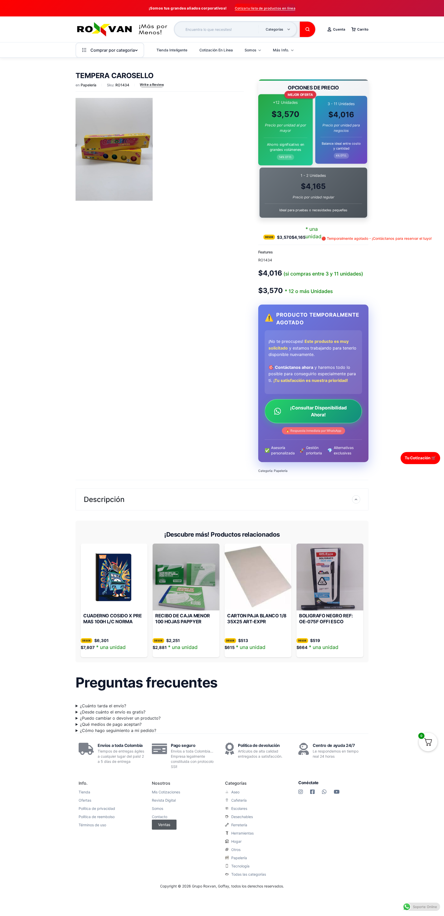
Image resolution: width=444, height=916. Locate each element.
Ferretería (239, 825)
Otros (235, 850)
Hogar (236, 841)
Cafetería (239, 800)
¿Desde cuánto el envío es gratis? (112, 712)
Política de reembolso (97, 817)
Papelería (88, 85)
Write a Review (152, 85)
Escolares (239, 809)
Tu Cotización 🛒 (420, 457)
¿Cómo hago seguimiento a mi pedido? (118, 730)
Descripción (104, 499)
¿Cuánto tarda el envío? (103, 705)
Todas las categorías (248, 874)
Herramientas (242, 833)
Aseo (235, 792)
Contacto (159, 817)
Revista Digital (164, 800)
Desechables (242, 817)
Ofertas (85, 800)
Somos (157, 809)
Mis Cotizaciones (166, 792)
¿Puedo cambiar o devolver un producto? (120, 718)
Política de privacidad (97, 809)
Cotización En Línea (216, 50)
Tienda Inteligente (172, 50)
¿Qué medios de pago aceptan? (111, 724)
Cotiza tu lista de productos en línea (265, 8)
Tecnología (240, 866)
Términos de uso (92, 825)
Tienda (84, 792)
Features (265, 252)
